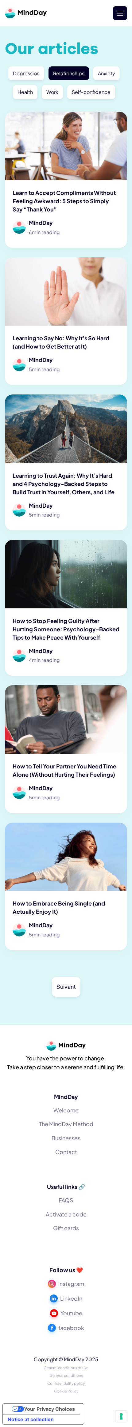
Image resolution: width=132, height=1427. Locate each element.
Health (25, 92)
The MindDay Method (66, 1123)
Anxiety (106, 73)
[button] (120, 13)
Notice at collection (31, 1419)
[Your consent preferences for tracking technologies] (121, 1416)
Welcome (66, 1110)
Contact (66, 1151)
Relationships (68, 73)
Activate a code (66, 1214)
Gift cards (66, 1227)
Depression (26, 73)
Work (52, 92)
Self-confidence (91, 92)
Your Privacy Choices (49, 1409)
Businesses (66, 1137)
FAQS (66, 1200)
